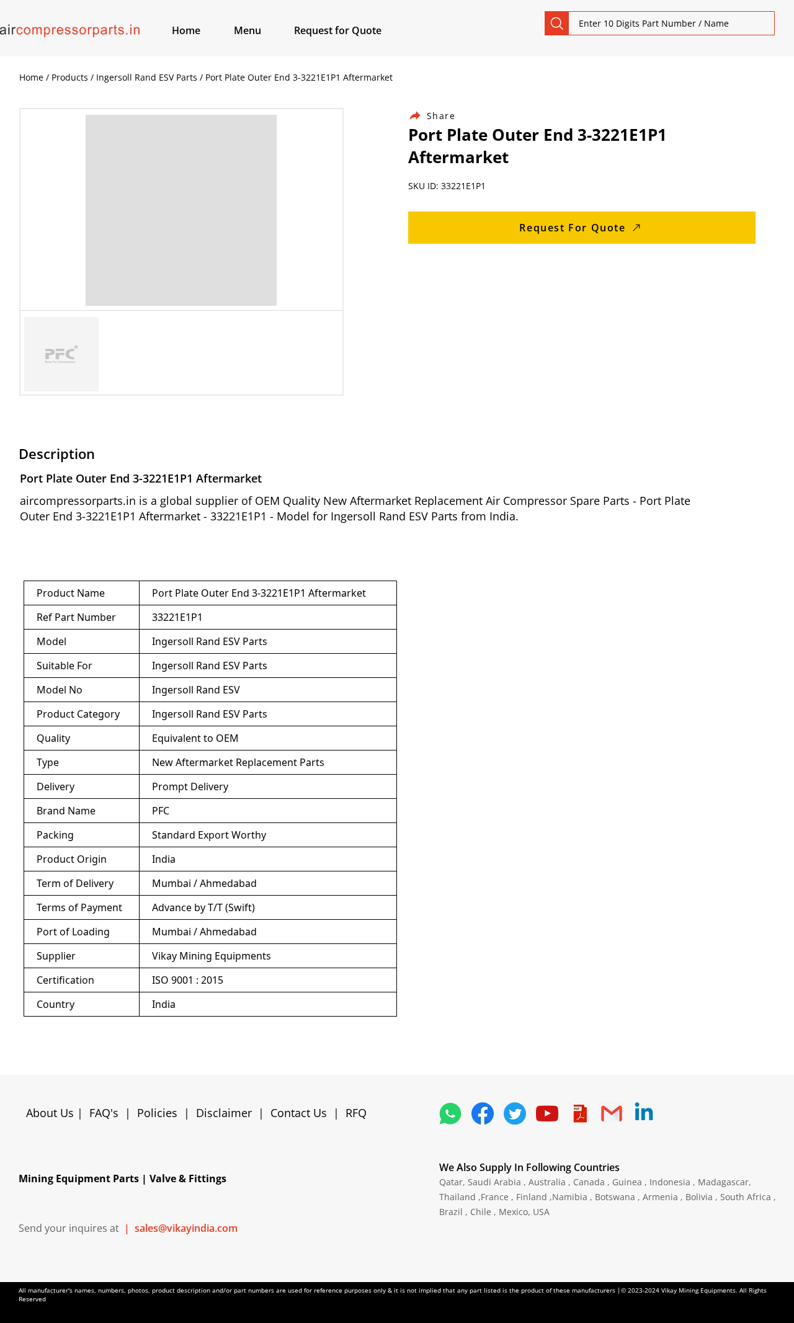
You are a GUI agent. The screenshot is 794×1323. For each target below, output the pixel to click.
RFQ (356, 1112)
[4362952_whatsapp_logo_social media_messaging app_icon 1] (450, 1113)
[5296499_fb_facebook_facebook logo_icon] (482, 1113)
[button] (262, 30)
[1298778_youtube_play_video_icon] (547, 1113)
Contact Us (298, 1112)
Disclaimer (227, 1112)
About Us (51, 1112)
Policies (157, 1112)
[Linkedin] (644, 1113)
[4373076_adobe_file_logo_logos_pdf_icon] (579, 1113)
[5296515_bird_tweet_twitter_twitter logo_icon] (515, 1113)
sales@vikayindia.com (186, 1228)
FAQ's (103, 1112)
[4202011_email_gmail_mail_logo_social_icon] (611, 1113)
